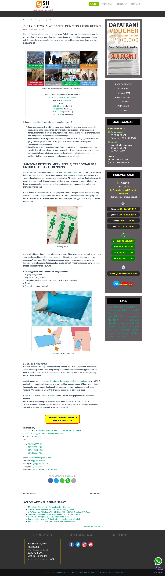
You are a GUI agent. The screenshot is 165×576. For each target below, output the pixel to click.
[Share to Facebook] (50, 480)
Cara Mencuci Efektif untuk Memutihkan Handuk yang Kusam (54, 514)
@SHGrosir (37, 466)
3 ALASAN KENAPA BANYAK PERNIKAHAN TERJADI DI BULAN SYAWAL (59, 512)
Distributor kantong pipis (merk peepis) (68, 381)
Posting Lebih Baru (29, 494)
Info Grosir (122, 4)
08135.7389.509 (66, 100)
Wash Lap (123, 333)
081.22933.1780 (58, 109)
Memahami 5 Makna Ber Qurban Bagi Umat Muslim (49, 507)
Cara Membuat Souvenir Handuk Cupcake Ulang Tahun (51, 509)
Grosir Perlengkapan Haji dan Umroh (35, 29)
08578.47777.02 (57, 112)
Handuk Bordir (123, 310)
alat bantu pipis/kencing (74, 172)
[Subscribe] (91, 546)
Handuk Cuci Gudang (129, 313)
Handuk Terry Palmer (123, 323)
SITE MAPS (123, 110)
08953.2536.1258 (58, 106)
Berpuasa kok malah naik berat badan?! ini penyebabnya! (51, 521)
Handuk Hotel (115, 316)
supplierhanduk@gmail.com (40, 458)
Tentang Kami (107, 4)
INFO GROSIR (123, 89)
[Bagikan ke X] (56, 480)
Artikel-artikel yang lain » (92, 526)
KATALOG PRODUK (123, 84)
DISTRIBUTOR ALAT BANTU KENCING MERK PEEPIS (58, 431)
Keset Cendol (120, 327)
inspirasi (111, 336)
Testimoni (135, 4)
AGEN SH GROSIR (120, 307)
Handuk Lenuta (123, 319)
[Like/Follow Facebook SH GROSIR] (71, 546)
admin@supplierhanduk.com (123, 273)
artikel (134, 333)
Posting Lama (95, 494)
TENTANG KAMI (123, 93)
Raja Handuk (113, 330)
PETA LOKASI (123, 106)
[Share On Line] (67, 480)
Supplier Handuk (38, 461)
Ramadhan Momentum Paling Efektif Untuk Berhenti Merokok (54, 519)
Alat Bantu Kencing (48, 396)
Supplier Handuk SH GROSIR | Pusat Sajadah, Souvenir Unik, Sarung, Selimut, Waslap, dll (89, 572)
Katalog (93, 4)
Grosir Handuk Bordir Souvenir (45, 469)
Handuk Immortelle (131, 316)
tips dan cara (120, 336)
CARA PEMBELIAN (123, 97)
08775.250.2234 (57, 115)
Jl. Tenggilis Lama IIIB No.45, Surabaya (62, 97)
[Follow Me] (78, 546)
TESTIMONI (123, 102)
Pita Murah (133, 326)
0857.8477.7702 (125, 252)
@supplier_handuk (41, 463)
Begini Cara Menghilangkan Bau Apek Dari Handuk (48, 517)
